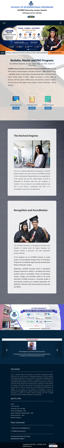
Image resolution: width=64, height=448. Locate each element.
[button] (5, 38)
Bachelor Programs (16, 417)
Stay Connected (18, 422)
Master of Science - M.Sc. (18, 415)
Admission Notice (56, 52)
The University (15, 406)
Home (12, 404)
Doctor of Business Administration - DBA (22, 413)
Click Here (15, 108)
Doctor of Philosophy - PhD (18, 410)
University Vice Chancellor (18, 408)
